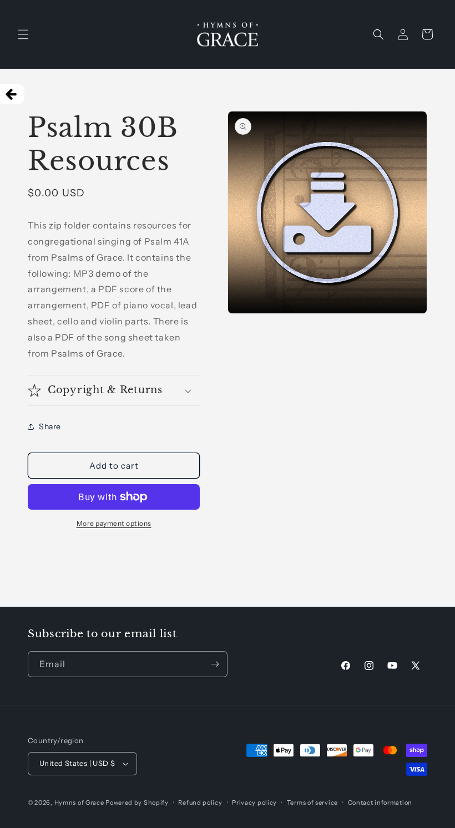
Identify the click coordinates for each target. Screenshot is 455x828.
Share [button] (50, 426)
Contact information (380, 802)
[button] (23, 34)
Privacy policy (254, 802)
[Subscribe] (215, 664)
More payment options (114, 523)
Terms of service (312, 802)
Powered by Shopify (137, 802)
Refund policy (200, 802)
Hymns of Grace (79, 802)
